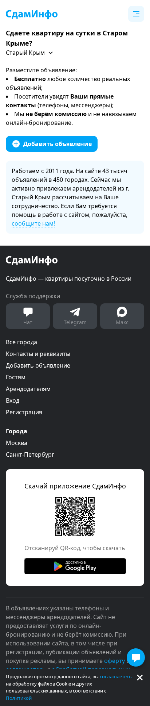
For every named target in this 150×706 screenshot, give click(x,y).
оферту (114, 661)
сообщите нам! (33, 223)
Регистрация (24, 412)
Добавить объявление (38, 365)
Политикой (19, 698)
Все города (21, 342)
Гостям (15, 377)
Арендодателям (28, 389)
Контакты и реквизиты (38, 354)
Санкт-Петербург (30, 454)
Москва (16, 443)
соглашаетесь (116, 676)
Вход (12, 400)
